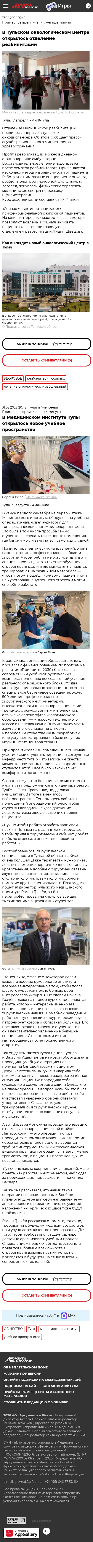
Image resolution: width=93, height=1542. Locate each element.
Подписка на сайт (20, 1386)
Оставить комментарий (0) (47, 360)
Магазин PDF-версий (22, 1374)
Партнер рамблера (40, 1521)
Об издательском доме (25, 1367)
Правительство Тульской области (32, 327)
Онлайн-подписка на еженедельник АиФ (42, 1380)
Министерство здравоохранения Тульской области (43, 112)
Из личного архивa (41, 497)
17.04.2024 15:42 (13, 18)
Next (84, 278)
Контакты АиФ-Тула (60, 1386)
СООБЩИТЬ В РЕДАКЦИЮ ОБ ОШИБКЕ (35, 1402)
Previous (7, 278)
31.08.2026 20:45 (14, 407)
